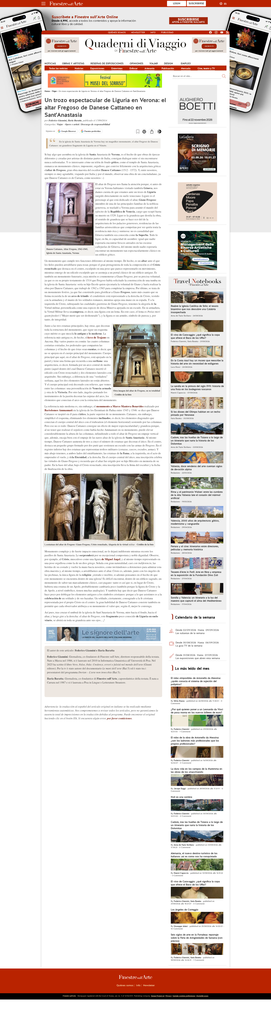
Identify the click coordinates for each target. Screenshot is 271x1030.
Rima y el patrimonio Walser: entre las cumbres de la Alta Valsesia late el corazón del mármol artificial (197, 495)
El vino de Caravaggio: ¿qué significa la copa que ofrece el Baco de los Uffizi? (195, 336)
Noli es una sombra (181, 797)
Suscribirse (196, 3)
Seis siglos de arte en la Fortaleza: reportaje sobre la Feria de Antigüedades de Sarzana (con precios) (197, 938)
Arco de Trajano (96, 337)
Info (153, 32)
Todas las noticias (58, 68)
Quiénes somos (117, 32)
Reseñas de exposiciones (106, 63)
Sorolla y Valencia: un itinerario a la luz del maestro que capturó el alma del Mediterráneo (196, 599)
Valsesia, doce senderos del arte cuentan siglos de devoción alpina (196, 468)
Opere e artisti (72, 124)
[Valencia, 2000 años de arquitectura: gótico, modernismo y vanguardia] (197, 512)
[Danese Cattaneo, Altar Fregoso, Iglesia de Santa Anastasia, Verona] (69, 244)
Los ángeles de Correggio (184, 909)
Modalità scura (202, 996)
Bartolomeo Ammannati (59, 410)
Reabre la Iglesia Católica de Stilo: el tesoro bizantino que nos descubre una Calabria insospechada (194, 309)
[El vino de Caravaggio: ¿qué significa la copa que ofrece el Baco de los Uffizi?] (197, 326)
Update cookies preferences (184, 996)
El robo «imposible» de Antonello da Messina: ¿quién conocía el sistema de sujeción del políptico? (196, 681)
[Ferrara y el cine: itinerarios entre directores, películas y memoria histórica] (197, 538)
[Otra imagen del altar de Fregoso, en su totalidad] (136, 386)
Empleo (186, 63)
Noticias (50, 63)
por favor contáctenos (119, 718)
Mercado (186, 68)
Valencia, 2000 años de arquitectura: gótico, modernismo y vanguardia (195, 522)
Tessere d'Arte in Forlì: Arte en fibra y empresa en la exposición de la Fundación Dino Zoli (196, 573)
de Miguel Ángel (110, 559)
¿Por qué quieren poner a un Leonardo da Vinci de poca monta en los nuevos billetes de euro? (197, 711)
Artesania (149, 68)
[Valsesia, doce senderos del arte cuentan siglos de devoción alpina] (197, 458)
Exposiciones (97, 68)
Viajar (153, 63)
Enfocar (134, 68)
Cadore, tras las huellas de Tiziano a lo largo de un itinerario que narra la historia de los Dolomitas (197, 440)
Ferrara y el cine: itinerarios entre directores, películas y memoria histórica (195, 548)
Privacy (168, 996)
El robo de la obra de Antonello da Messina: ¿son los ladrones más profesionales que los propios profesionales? (195, 740)
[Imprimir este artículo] (144, 131)
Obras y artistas (73, 63)
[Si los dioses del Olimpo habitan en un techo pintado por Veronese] (197, 403)
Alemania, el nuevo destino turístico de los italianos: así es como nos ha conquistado (194, 855)
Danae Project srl (158, 996)
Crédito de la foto (123, 394)
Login (176, 3)
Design (168, 63)
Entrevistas (116, 68)
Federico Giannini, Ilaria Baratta (65, 120)
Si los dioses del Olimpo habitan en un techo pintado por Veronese (195, 413)
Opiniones (136, 63)
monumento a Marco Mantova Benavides (120, 406)
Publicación (168, 68)
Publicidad (167, 32)
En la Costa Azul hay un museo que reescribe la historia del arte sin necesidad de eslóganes (197, 362)
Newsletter (138, 32)
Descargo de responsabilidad (95, 124)
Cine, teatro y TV (206, 68)
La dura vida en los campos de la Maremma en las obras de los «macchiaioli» (196, 770)
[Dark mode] (159, 132)
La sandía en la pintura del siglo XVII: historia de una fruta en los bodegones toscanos (197, 388)
